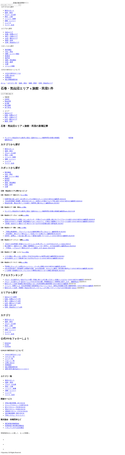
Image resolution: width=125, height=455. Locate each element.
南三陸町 (8, 105)
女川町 (7, 103)
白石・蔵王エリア (11, 119)
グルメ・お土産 (10, 279)
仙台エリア (8, 113)
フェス (18, 286)
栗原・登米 (8, 121)
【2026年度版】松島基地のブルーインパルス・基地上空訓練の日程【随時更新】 (49, 286)
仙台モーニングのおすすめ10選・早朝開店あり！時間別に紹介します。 (46, 281)
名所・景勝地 (18, 288)
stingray (74, 288)
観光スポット (9, 284)
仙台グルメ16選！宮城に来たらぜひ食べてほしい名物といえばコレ (44, 279)
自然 (15, 284)
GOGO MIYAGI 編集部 (76, 279)
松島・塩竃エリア (11, 115)
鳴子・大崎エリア (11, 117)
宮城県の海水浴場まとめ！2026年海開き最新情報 (35, 284)
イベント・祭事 (10, 286)
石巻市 (7, 99)
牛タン (18, 279)
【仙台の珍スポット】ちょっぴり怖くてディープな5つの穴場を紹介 (47, 288)
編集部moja (75, 281)
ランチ (18, 281)
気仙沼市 (8, 101)
